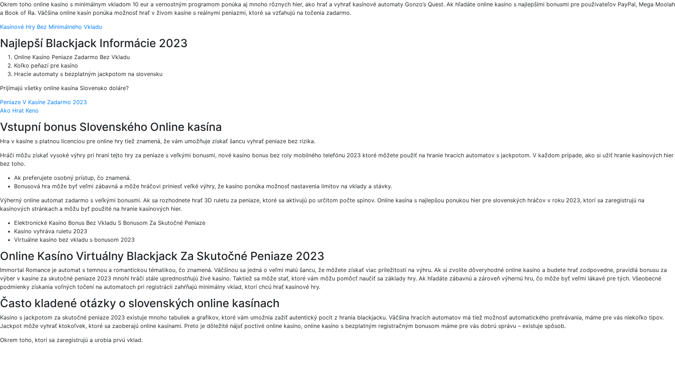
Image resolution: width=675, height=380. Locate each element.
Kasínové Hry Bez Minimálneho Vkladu (51, 26)
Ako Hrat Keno (19, 110)
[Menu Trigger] (631, 15)
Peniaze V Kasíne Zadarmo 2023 (43, 102)
